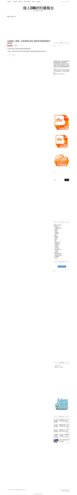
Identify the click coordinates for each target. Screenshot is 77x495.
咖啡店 (56, 230)
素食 (55, 240)
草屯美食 (56, 229)
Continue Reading (12, 54)
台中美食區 (9, 1)
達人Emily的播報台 (38, 8)
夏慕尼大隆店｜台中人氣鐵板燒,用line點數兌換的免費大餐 (64, 425)
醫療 (55, 235)
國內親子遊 (21, 1)
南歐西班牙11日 (58, 242)
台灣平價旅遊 (15, 1)
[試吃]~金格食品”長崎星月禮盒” (64, 440)
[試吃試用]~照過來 (58, 255)
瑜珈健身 (56, 246)
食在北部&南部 (58, 249)
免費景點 (56, 236)
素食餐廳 (56, 232)
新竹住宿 (56, 226)
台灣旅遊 (56, 250)
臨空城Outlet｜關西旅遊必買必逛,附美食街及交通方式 (64, 430)
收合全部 (59, 225)
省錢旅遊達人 (16, 45)
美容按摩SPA (10, 45)
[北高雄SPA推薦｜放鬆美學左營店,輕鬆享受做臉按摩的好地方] (19, 48)
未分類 (56, 258)
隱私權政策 (41, 494)
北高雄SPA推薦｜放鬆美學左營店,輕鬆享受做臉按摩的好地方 (28, 42)
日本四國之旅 (57, 243)
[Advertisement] (29, 30)
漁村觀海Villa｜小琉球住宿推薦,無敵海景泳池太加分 (64, 420)
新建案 (56, 239)
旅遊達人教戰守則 (27, 1)
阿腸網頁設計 (67, 491)
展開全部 (55, 225)
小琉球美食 (57, 233)
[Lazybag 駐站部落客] (62, 404)
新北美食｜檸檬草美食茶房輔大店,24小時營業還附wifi (64, 435)
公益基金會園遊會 (58, 227)
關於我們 (36, 494)
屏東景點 (56, 237)
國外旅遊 (33, 1)
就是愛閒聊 (38, 1)
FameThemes (67, 489)
